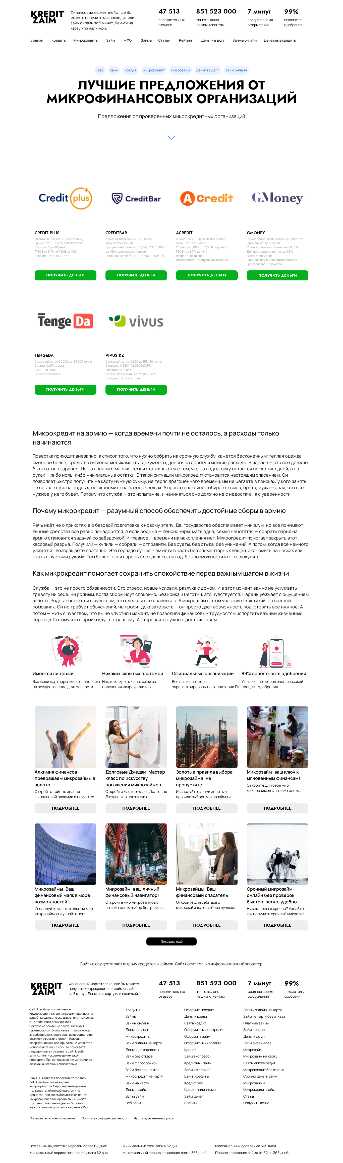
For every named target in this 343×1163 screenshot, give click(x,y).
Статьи (249, 1096)
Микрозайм (252, 1049)
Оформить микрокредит (204, 1029)
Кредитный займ (197, 1063)
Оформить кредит (199, 1009)
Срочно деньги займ (260, 1076)
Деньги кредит (196, 1016)
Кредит (190, 1049)
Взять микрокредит (259, 1063)
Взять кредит (195, 1023)
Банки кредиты (196, 1076)
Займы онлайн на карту (262, 1009)
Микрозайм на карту (260, 1056)
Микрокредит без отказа (263, 1069)
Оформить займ (197, 1036)
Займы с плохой (197, 1069)
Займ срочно (254, 1029)
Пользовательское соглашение (52, 1118)
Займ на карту (137, 1083)
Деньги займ (136, 1089)
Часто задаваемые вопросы (154, 1118)
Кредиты (133, 1009)
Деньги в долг (137, 1029)
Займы (131, 1016)
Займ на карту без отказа (264, 1016)
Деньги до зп (254, 1036)
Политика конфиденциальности (105, 1118)
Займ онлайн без (257, 1042)
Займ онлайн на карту (144, 1042)
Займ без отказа (139, 1056)
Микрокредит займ (259, 1089)
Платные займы (256, 1023)
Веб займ (133, 1102)
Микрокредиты (138, 1036)
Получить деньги (257, 1102)
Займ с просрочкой (141, 1063)
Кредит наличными (200, 1089)
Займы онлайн (137, 1023)
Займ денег (193, 1096)
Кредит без (193, 1083)
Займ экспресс (196, 1056)
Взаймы (190, 1102)
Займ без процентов (142, 1069)
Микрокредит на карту (144, 1076)
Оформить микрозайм (202, 1042)
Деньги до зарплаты (142, 1049)
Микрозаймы (254, 1083)
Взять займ (135, 1096)
